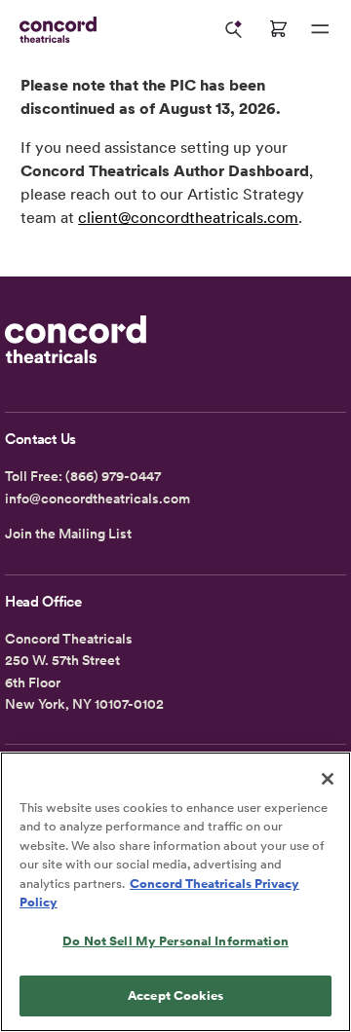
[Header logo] (54, 30)
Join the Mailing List (68, 533)
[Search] (234, 29)
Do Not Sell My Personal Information (175, 941)
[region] (175, 892)
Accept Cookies (175, 995)
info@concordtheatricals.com (97, 498)
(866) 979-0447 (113, 476)
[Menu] (319, 29)
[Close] (327, 778)
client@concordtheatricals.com (188, 217)
